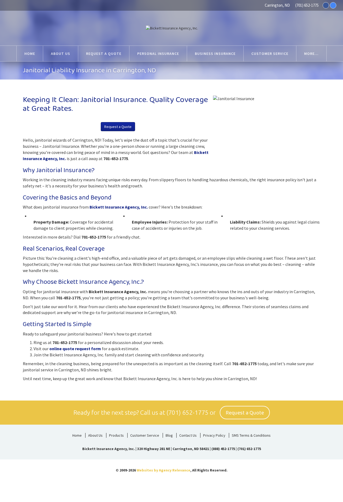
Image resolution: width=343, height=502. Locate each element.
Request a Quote (118, 126)
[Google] (333, 5)
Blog (169, 435)
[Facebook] (326, 5)
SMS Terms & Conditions (251, 435)
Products (116, 435)
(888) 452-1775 (223, 448)
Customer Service (144, 435)
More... (311, 53)
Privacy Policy (214, 435)
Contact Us (188, 435)
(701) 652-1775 (307, 5)
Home (77, 435)
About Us (95, 435)
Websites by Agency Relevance (163, 470)
